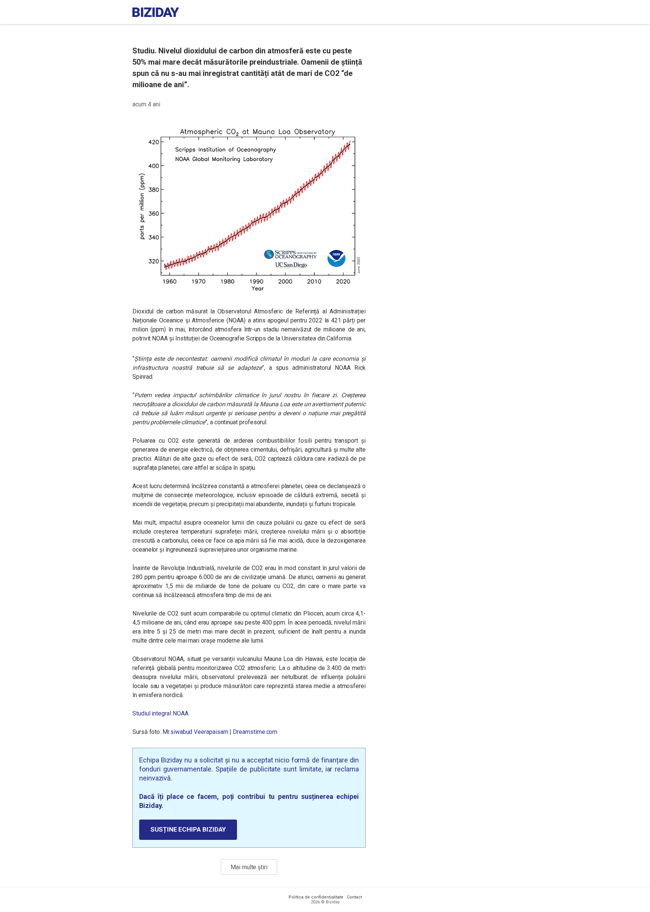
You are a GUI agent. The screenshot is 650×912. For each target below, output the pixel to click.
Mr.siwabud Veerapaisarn (195, 731)
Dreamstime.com (255, 731)
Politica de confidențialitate (316, 897)
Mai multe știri (249, 867)
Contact (354, 897)
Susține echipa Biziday (188, 829)
